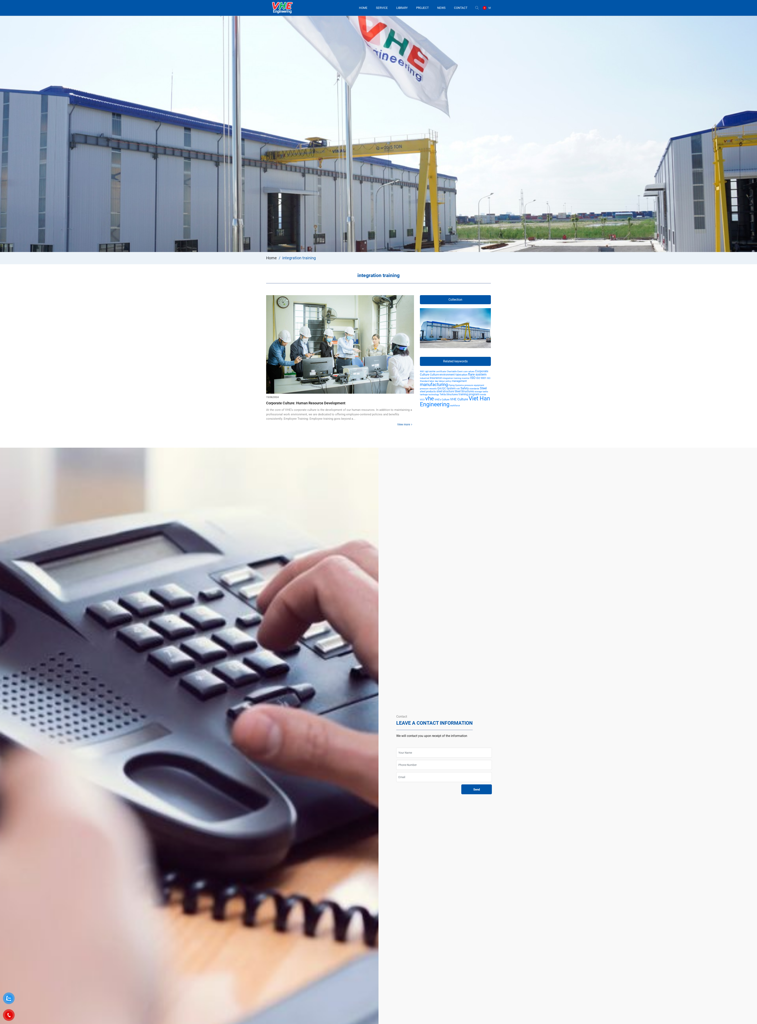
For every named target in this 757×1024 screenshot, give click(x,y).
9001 (422, 371)
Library (402, 8)
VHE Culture (459, 399)
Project (422, 8)
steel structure (445, 391)
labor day (433, 381)
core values (469, 371)
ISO (472, 378)
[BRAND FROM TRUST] (282, 8)
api (427, 371)
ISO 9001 (481, 378)
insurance (436, 377)
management (459, 380)
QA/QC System (446, 388)
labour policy (445, 381)
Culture (434, 374)
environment (447, 374)
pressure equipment (474, 385)
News (441, 8)
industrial (424, 378)
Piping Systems (456, 385)
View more (403, 424)
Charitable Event (455, 371)
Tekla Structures (449, 394)
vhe (429, 398)
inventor (466, 378)
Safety (465, 388)
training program (469, 394)
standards (474, 388)
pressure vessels (428, 388)
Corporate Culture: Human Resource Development (305, 403)
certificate (441, 371)
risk (458, 388)
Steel (483, 388)
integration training (451, 378)
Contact (460, 8)
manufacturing (434, 384)
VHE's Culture (441, 399)
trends (483, 394)
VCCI (422, 399)
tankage (424, 394)
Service (382, 8)
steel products (428, 391)
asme (432, 371)
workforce (455, 405)
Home (363, 8)
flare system (477, 374)
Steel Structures (464, 391)
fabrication (461, 374)
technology (433, 394)
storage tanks (481, 391)
